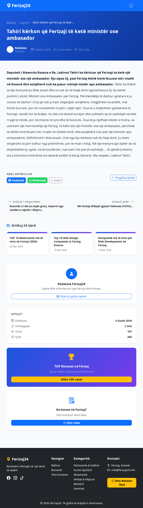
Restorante (80, 474)
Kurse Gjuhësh (83, 470)
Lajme (24, 23)
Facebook (18, 180)
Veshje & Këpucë (84, 479)
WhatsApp (39, 180)
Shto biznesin (59, 474)
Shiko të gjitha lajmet (73, 296)
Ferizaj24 (21, 5)
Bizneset (56, 470)
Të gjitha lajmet (125, 177)
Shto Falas (73, 423)
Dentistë (79, 488)
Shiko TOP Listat (71, 379)
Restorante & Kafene (86, 465)
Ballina (11, 23)
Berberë (79, 484)
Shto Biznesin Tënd (123, 482)
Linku (57, 180)
